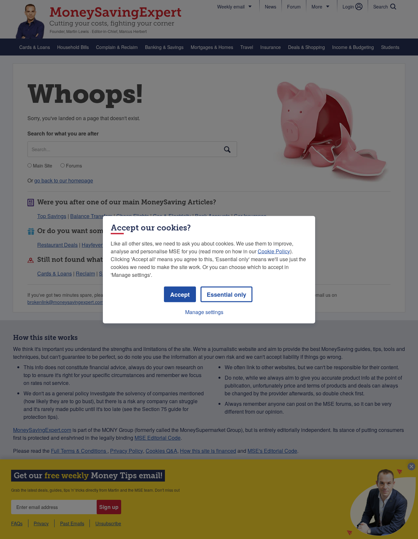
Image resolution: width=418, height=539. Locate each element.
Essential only (226, 294)
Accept (180, 294)
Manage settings (204, 311)
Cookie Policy (274, 251)
